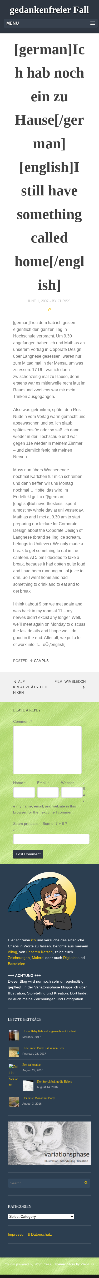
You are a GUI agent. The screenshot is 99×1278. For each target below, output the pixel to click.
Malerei (38, 958)
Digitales (70, 958)
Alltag (12, 952)
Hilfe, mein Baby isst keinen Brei (43, 1048)
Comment (22, 721)
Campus (41, 661)
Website (68, 783)
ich (33, 940)
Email (43, 783)
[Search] (83, 1181)
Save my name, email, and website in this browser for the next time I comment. (49, 800)
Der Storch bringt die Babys (54, 1081)
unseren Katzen (39, 952)
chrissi (65, 301)
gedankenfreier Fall (49, 9)
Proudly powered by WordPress (27, 1264)
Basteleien (16, 964)
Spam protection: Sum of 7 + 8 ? (40, 823)
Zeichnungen (19, 958)
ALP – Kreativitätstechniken (30, 687)
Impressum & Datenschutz (30, 1234)
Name (19, 783)
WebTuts (88, 1264)
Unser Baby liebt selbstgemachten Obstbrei (49, 1031)
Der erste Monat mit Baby (38, 1098)
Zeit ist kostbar (31, 1065)
